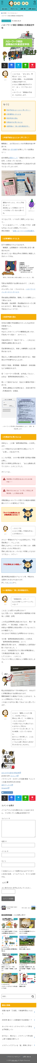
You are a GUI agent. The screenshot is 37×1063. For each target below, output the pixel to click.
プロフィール (14, 8)
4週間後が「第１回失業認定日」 (18, 126)
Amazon (4, 788)
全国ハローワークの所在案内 (23, 231)
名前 (4, 841)
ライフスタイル (12, 13)
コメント (5, 818)
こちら (10, 582)
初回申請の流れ (12, 118)
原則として (14, 158)
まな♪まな (4, 8)
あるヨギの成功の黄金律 (10, 773)
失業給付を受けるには (14, 122)
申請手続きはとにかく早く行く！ (18, 110)
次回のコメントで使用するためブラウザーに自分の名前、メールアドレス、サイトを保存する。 (18, 874)
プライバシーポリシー (13, 1056)
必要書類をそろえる (13, 114)
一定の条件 (14, 149)
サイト (3, 861)
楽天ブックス (6, 785)
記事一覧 (23, 8)
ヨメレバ (13, 776)
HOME (4, 13)
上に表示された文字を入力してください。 (16, 888)
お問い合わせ (32, 8)
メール (4, 851)
